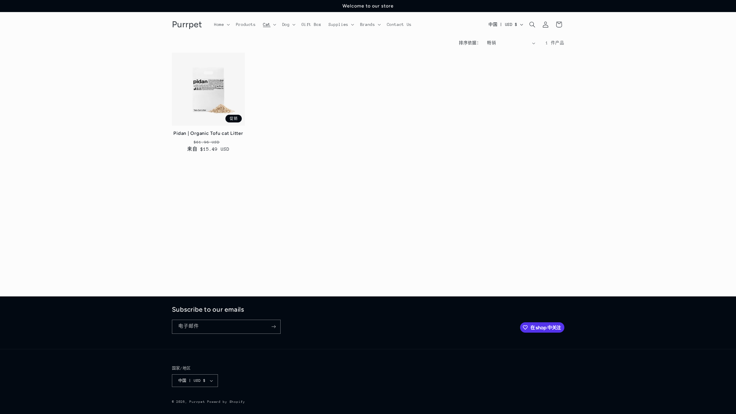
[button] (221, 24)
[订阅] (273, 327)
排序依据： (470, 43)
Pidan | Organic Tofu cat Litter (208, 133)
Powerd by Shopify (226, 402)
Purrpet (197, 402)
